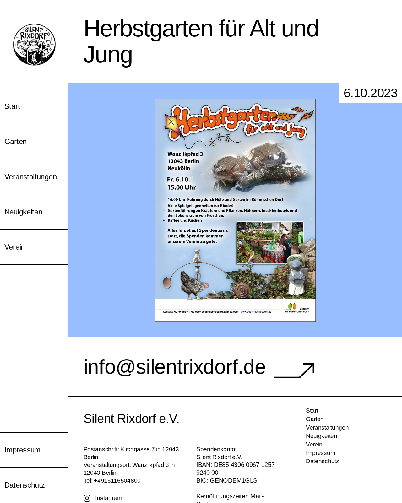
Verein (314, 444)
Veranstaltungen (327, 427)
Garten (315, 419)
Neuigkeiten (321, 436)
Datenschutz (322, 461)
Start (312, 410)
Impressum (320, 453)
